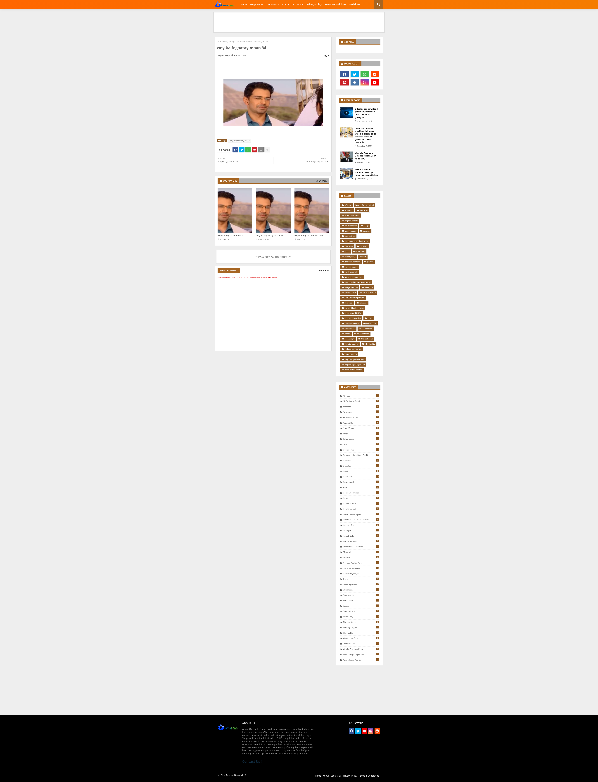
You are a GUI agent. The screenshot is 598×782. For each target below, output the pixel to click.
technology (349, 338)
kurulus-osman (369, 292)
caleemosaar (350, 231)
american (364, 210)
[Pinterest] (254, 149)
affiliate (348, 205)
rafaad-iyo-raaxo (352, 323)
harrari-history (351, 266)
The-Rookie (370, 344)
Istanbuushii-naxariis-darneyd (357, 282)
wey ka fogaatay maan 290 (270, 235)
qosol (370, 318)
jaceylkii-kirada (351, 287)
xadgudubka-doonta (353, 369)
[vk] (354, 82)
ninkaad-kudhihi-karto (354, 308)
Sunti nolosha (363, 333)
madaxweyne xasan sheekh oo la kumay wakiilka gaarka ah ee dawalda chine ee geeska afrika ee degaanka (365, 135)
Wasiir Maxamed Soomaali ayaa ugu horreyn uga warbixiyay (366, 172)
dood (347, 251)
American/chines (352, 215)
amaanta (349, 210)
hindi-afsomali (351, 272)
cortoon (366, 231)
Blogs (366, 225)
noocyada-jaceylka (353, 318)
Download (360, 251)
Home (244, 4)
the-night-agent (351, 344)
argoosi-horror (351, 220)
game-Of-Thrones (352, 261)
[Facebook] (235, 149)
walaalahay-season (353, 349)
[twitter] (354, 74)
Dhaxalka (349, 246)
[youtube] (374, 82)
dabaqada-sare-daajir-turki (356, 241)
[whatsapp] (364, 74)
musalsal (349, 302)
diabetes (363, 246)
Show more (321, 180)
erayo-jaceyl (350, 256)
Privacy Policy (314, 4)
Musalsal (272, 4)
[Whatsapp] (248, 149)
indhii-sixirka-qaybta (353, 277)
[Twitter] (241, 149)
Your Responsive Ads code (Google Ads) (273, 256)
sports (347, 333)
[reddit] (374, 74)
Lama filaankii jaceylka (354, 297)
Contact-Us (288, 4)
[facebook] (344, 74)
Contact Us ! (252, 761)
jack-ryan (369, 287)
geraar (370, 261)
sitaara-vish (350, 328)
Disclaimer (354, 4)
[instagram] (364, 82)
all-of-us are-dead (366, 205)
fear (364, 256)
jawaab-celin (350, 292)
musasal (363, 302)
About (300, 4)
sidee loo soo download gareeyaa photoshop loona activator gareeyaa (366, 113)
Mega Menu (256, 4)
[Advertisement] (299, 19)
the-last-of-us (367, 338)
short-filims (371, 323)
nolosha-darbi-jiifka (353, 313)
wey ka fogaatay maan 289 (308, 235)
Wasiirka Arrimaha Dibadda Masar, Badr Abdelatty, (365, 156)
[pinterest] (344, 82)
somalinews (367, 328)
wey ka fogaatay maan (354, 359)
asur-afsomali (351, 225)
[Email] (261, 149)
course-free (350, 236)
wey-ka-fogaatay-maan (234, 41)
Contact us (336, 775)
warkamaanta (351, 354)
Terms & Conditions (335, 4)
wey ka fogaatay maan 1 (230, 235)
